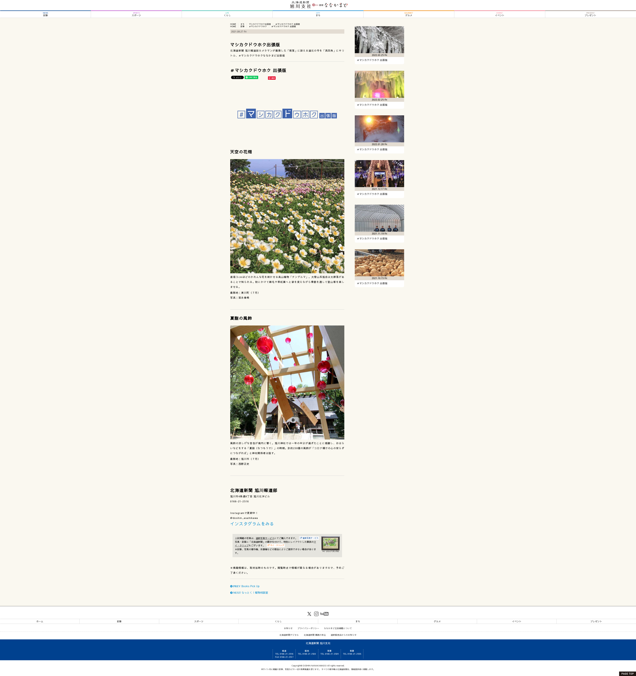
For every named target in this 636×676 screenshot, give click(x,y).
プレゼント (590, 14)
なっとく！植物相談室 (250, 592)
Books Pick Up (246, 586)
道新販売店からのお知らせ (344, 634)
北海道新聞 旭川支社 (318, 643)
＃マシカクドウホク (258, 26)
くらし (227, 14)
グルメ (408, 14)
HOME (233, 24)
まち (318, 14)
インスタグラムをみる (252, 524)
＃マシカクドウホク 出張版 (372, 60)
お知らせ (288, 628)
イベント (499, 14)
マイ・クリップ (276, 545)
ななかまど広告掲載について (338, 628)
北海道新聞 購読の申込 (315, 634)
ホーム (39, 621)
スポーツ (136, 14)
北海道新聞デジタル (289, 634)
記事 (45, 14)
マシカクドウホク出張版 (260, 24)
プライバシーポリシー (308, 628)
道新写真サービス (265, 538)
